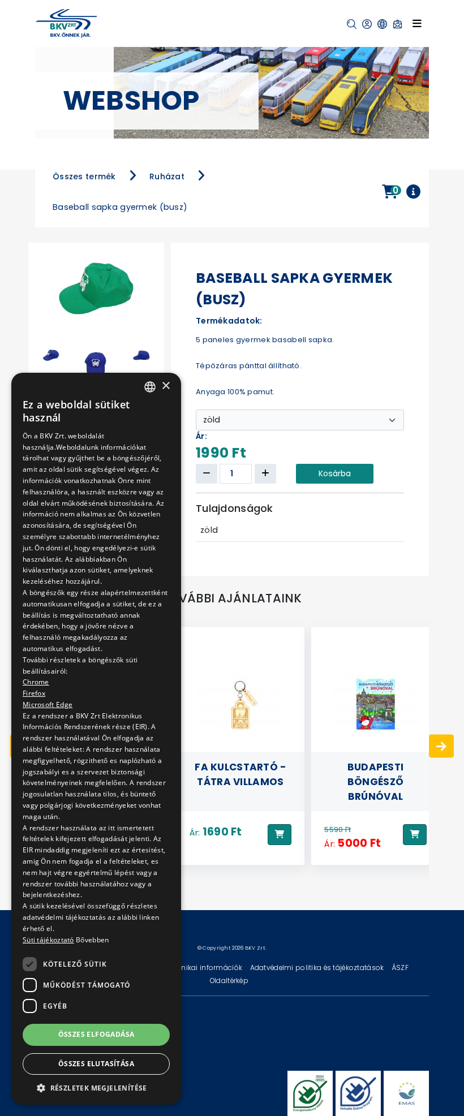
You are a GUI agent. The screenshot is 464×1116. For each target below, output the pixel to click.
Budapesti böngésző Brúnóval (237, 781)
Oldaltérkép (229, 980)
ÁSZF (400, 967)
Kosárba (335, 473)
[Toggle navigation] (417, 23)
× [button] (165, 386)
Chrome (36, 682)
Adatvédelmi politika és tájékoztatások (318, 967)
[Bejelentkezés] (367, 24)
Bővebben (92, 940)
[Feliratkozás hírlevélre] (397, 24)
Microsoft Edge (47, 704)
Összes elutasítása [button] (96, 1063)
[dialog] (96, 739)
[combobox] (150, 387)
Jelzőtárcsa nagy (372, 767)
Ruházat (166, 176)
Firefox (34, 693)
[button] (351, 24)
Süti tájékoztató (48, 940)
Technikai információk (204, 967)
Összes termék (84, 176)
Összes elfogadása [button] (96, 1034)
